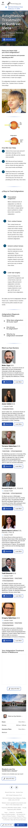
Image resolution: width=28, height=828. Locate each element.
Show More (21, 722)
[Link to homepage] (14, 3)
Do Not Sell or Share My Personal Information (15, 819)
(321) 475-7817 (16, 800)
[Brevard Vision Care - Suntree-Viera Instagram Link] (16, 787)
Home (6, 812)
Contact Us (12, 812)
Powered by (11, 807)
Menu (3, 4)
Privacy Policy (20, 816)
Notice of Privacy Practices (9, 816)
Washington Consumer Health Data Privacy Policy (14, 818)
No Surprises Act (21, 814)
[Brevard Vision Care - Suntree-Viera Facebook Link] (11, 787)
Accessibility (19, 812)
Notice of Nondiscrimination (8, 814)
